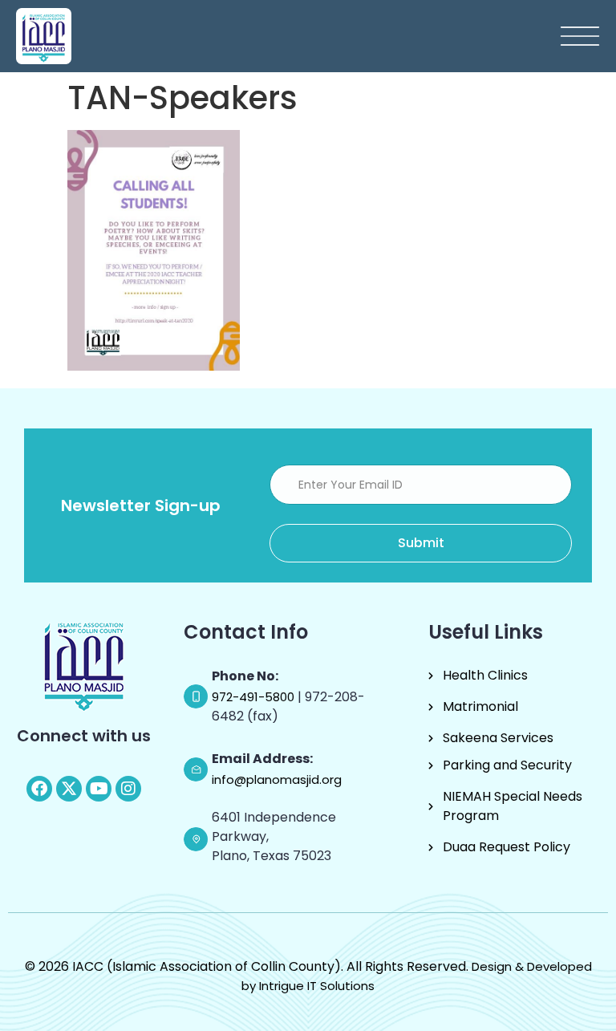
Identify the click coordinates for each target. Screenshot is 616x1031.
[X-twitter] (69, 789)
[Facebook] (39, 789)
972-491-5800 (255, 696)
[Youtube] (98, 789)
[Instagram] (128, 789)
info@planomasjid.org (277, 779)
